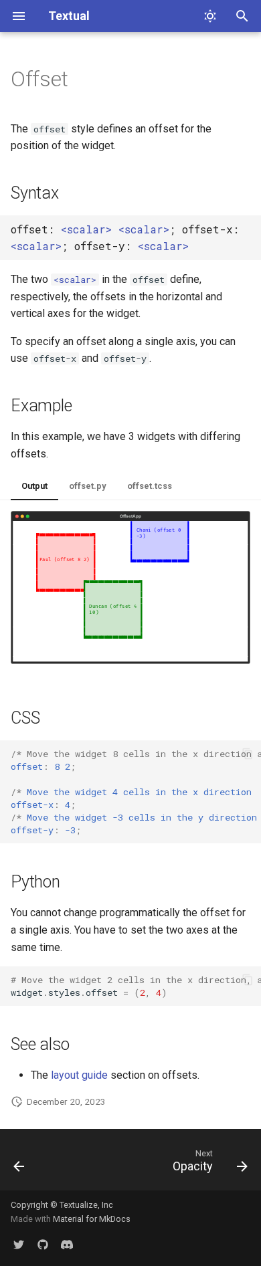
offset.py (87, 486)
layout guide (79, 1075)
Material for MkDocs (91, 1219)
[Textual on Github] (43, 1244)
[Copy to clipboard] (248, 754)
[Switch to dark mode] (210, 16)
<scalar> (86, 229)
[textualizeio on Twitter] (18, 1244)
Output (34, 486)
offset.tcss (149, 486)
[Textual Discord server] (67, 1244)
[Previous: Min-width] (19, 1163)
